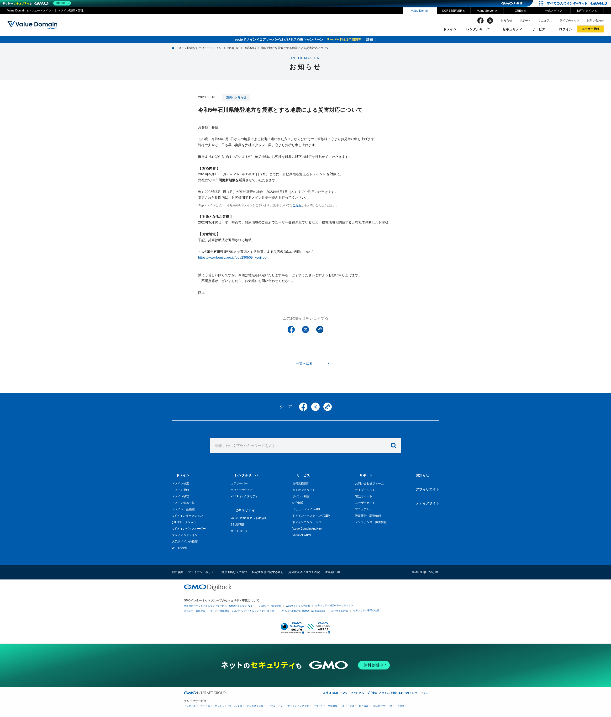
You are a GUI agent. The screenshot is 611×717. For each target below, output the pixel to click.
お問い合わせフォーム (369, 483)
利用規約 (177, 572)
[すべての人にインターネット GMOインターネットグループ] (577, 3)
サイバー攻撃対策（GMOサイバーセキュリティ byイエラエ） (243, 611)
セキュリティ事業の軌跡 (366, 610)
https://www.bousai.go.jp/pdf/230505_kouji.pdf (232, 257)
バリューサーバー (242, 490)
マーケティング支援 (298, 706)
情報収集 (332, 706)
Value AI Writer (301, 535)
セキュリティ (512, 29)
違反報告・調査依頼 (368, 515)
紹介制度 (298, 503)
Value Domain (420, 10)
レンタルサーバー (479, 29)
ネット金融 (348, 706)
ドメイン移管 (180, 496)
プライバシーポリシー (202, 572)
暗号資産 (364, 706)
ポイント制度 (301, 496)
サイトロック (239, 531)
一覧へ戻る (304, 363)
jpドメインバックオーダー (189, 528)
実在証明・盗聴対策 (194, 611)
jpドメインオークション (187, 515)
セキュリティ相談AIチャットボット (334, 605)
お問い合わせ (595, 20)
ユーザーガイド (365, 503)
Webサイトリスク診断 (298, 606)
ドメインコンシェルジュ (308, 522)
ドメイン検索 (180, 483)
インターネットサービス (197, 706)
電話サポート (363, 496)
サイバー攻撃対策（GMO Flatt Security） (304, 611)
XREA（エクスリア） (244, 496)
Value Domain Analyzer (307, 528)
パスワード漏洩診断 (270, 606)
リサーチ (318, 706)
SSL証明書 (238, 524)
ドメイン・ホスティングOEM (311, 515)
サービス (538, 29)
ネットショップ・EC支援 (228, 706)
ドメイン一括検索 (183, 509)
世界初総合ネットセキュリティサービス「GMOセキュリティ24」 (219, 606)
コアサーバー (239, 483)
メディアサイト (427, 503)
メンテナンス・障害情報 (371, 522)
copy (327, 407)
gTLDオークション (184, 522)
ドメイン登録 (180, 490)
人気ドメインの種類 (185, 541)
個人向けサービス (382, 706)
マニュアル (545, 20)
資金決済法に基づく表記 (304, 572)
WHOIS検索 (179, 548)
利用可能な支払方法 (234, 572)
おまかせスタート (303, 490)
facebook (480, 20)
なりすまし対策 (339, 611)
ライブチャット (569, 20)
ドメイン (450, 29)
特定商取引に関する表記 (268, 572)
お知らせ (506, 20)
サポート (525, 20)
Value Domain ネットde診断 (249, 518)
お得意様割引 (301, 483)
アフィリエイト (427, 489)
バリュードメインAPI (306, 509)
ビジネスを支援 (255, 706)
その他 (400, 706)
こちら (297, 205)
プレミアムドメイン (185, 535)
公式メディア (553, 10)
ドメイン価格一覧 (183, 503)
